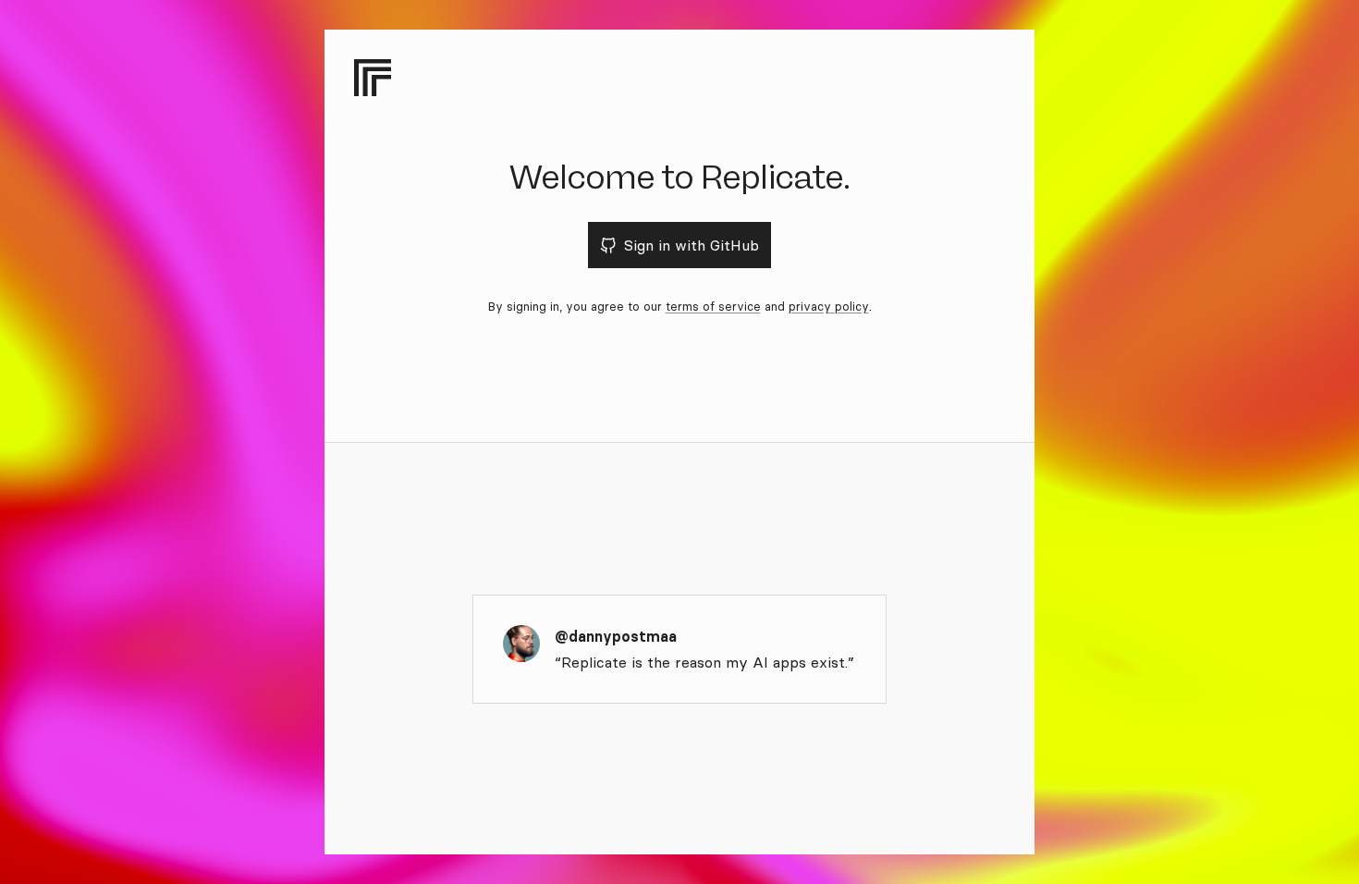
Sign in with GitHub (691, 245)
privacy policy (829, 306)
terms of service (713, 306)
